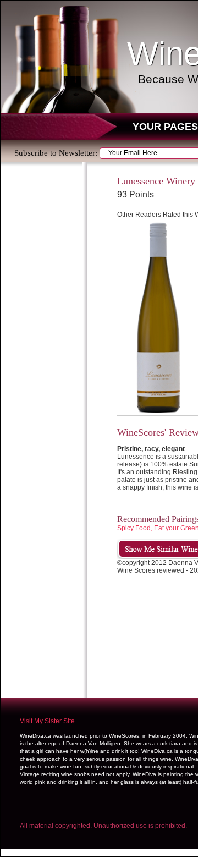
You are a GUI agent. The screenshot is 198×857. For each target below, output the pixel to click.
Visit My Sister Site (47, 721)
